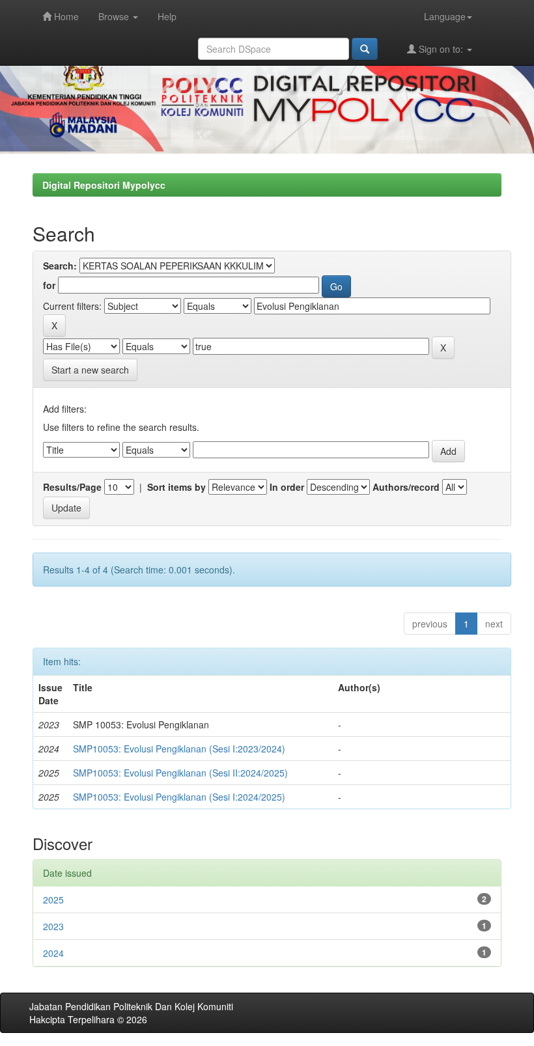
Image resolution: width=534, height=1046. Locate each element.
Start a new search (90, 369)
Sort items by (176, 486)
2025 (53, 899)
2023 (53, 926)
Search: (60, 265)
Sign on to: (441, 48)
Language (445, 16)
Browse (115, 16)
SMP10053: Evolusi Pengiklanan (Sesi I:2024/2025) (179, 796)
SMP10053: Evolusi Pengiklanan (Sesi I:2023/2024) (179, 748)
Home (65, 16)
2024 (53, 952)
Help (167, 16)
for (49, 285)
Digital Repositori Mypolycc (103, 184)
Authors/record (406, 486)
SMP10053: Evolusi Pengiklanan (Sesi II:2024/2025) (180, 772)
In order (287, 486)
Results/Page (72, 486)
